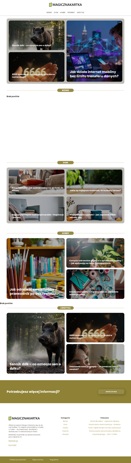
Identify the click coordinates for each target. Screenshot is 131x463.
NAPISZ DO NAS (111, 392)
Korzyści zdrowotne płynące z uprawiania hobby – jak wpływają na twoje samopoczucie (95, 262)
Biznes (49, 12)
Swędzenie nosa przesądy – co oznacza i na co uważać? (93, 368)
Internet (71, 12)
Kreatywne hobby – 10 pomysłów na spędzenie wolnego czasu (93, 293)
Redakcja (13, 441)
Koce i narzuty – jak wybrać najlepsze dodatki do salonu (37, 189)
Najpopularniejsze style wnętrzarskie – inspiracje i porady (38, 216)
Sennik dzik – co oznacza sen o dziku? (31, 45)
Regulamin (54, 459)
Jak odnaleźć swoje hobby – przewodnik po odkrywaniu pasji (33, 291)
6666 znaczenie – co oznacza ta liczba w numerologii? (33, 75)
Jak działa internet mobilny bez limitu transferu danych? (94, 74)
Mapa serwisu (37, 459)
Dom (56, 12)
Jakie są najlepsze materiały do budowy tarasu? (95, 190)
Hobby (63, 12)
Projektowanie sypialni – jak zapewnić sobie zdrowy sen (93, 216)
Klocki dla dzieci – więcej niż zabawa (104, 421)
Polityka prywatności (18, 459)
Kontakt (12, 445)
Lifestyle (80, 12)
